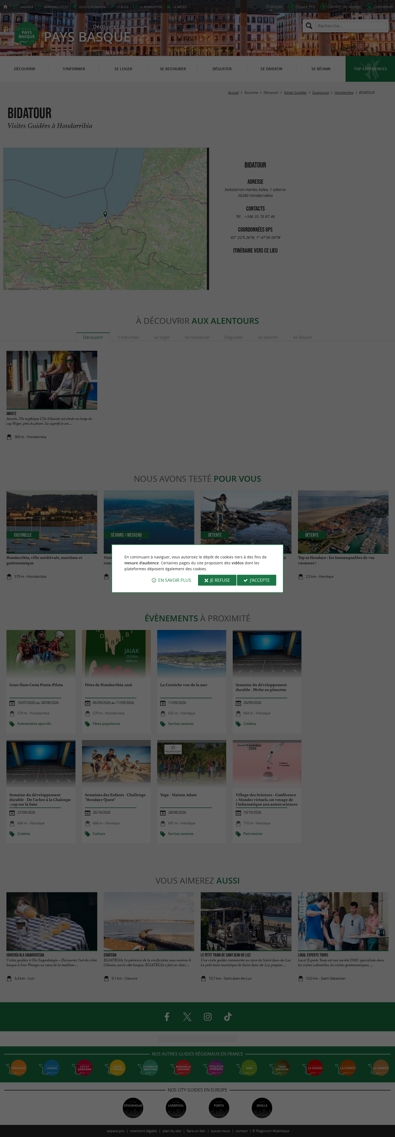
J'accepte (260, 580)
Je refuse (220, 580)
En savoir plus (174, 580)
